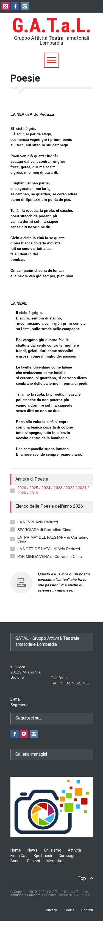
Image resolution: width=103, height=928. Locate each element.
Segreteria (19, 705)
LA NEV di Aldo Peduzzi (37, 522)
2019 (33, 493)
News (32, 850)
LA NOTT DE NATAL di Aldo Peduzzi (48, 549)
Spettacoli (43, 855)
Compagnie (69, 855)
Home (15, 850)
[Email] (5, 6)
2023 (58, 488)
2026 (21, 488)
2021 (82, 488)
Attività (74, 850)
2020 (21, 493)
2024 (45, 488)
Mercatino (55, 861)
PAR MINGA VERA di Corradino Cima (49, 556)
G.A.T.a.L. (51, 25)
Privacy (51, 910)
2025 (33, 488)
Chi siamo (52, 850)
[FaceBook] (14, 734)
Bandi (15, 861)
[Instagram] (25, 6)
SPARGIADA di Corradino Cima (44, 529)
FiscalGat (18, 855)
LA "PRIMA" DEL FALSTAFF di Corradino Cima (52, 539)
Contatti (87, 910)
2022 (70, 488)
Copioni (33, 861)
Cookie (69, 910)
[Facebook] (15, 6)
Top (81, 878)
